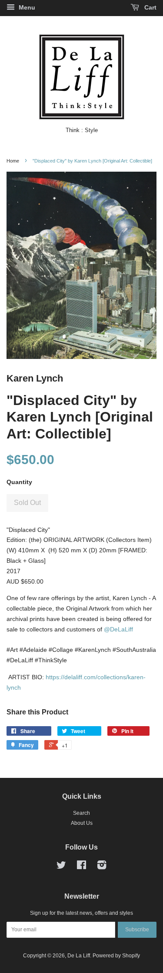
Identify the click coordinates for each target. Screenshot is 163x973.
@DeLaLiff (118, 629)
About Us (82, 823)
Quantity (19, 481)
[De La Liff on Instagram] (101, 867)
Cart (149, 7)
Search (81, 813)
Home (13, 160)
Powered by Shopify (116, 956)
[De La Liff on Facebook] (81, 867)
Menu (26, 7)
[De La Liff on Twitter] (61, 867)
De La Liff (78, 956)
